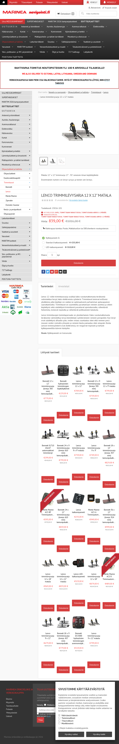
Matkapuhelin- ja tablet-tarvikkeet (49, 36)
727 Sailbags (74, 52)
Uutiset (65, 2)
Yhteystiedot (52, 2)
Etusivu (9, 699)
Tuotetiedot (47, 286)
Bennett (9, 187)
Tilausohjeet (26, 2)
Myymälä (13, 2)
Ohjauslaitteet (9, 173)
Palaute (39, 2)
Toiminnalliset (68, 718)
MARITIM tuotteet (25, 47)
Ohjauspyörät (9, 214)
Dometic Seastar (12, 205)
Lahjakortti (88, 52)
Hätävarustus (7, 31)
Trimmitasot (9, 182)
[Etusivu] (3, 2)
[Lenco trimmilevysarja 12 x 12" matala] (78, 130)
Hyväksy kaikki (99, 734)
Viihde (42, 52)
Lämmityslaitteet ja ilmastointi (15, 36)
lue (49, 716)
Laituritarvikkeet (37, 41)
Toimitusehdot (12, 706)
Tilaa (40, 720)
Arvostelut (63, 286)
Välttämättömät (70, 715)
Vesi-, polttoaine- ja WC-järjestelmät (17, 52)
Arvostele (78, 200)
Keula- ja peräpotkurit (12, 209)
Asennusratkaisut (79, 26)
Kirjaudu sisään (111, 8)
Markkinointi (67, 723)
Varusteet (6, 47)
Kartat (22, 31)
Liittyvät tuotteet (50, 352)
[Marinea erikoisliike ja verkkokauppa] (27, 12)
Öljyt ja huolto (58, 52)
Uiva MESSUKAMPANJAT (12, 21)
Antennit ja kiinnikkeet (30, 26)
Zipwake (9, 200)
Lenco (8, 191)
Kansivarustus (38, 31)
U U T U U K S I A (9, 26)
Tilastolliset (67, 720)
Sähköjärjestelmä (69, 41)
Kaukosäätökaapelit (12, 178)
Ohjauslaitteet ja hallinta (12, 41)
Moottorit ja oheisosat (77, 36)
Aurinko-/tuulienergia (56, 26)
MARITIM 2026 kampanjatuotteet (62, 21)
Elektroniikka (98, 26)
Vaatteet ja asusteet (91, 41)
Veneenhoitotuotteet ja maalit (52, 47)
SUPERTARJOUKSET (35, 21)
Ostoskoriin (78, 263)
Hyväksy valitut (71, 734)
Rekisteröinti (96, 8)
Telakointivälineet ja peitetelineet (86, 47)
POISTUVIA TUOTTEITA (12, 57)
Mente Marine (11, 196)
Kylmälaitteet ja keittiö (75, 31)
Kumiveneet (56, 31)
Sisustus (51, 41)
